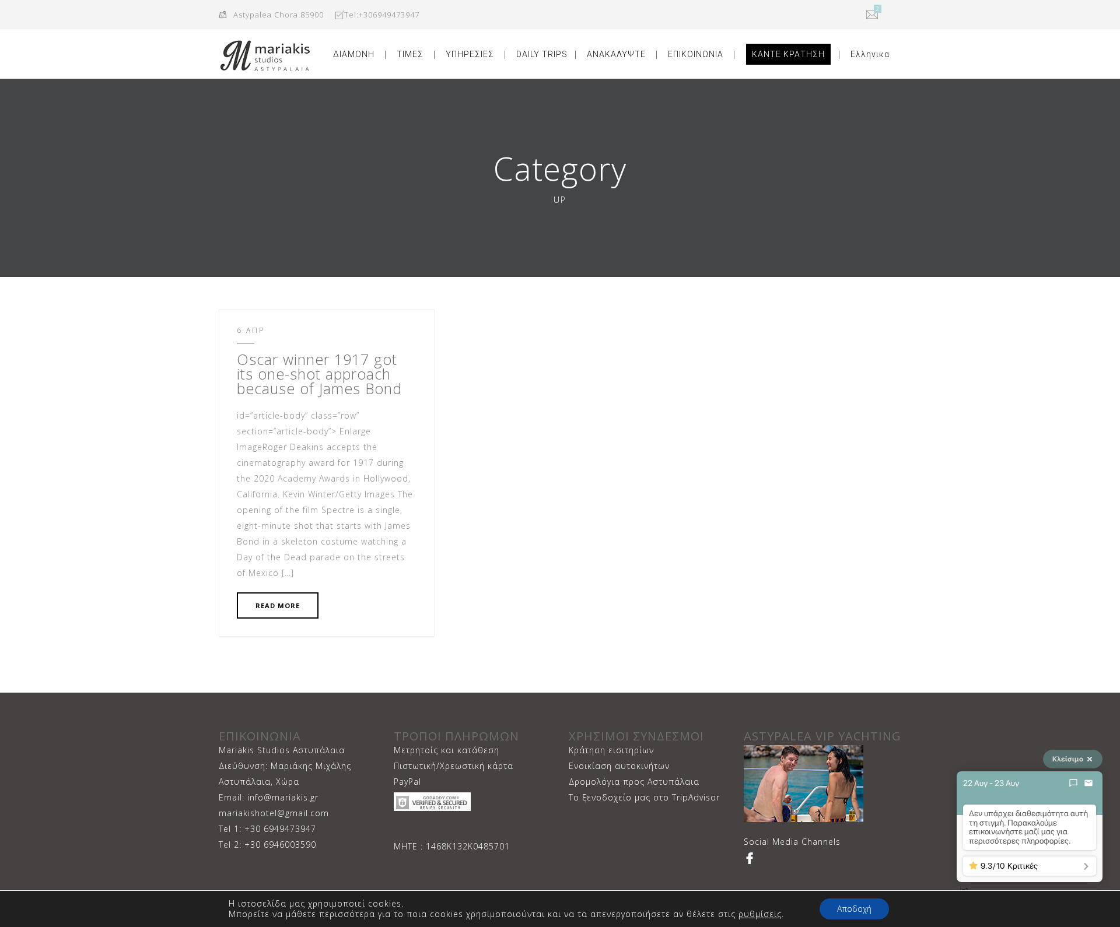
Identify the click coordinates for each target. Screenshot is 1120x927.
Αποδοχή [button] (854, 908)
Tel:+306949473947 (381, 14)
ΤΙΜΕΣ (410, 54)
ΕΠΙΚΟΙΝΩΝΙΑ (695, 54)
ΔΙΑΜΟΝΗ (353, 54)
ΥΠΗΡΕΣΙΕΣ (470, 54)
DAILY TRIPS (542, 54)
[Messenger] (1073, 783)
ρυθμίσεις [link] (760, 913)
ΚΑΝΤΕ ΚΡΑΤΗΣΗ (788, 54)
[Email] (1088, 783)
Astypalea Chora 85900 (278, 14)
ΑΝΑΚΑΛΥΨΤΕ (616, 54)
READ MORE (278, 605)
